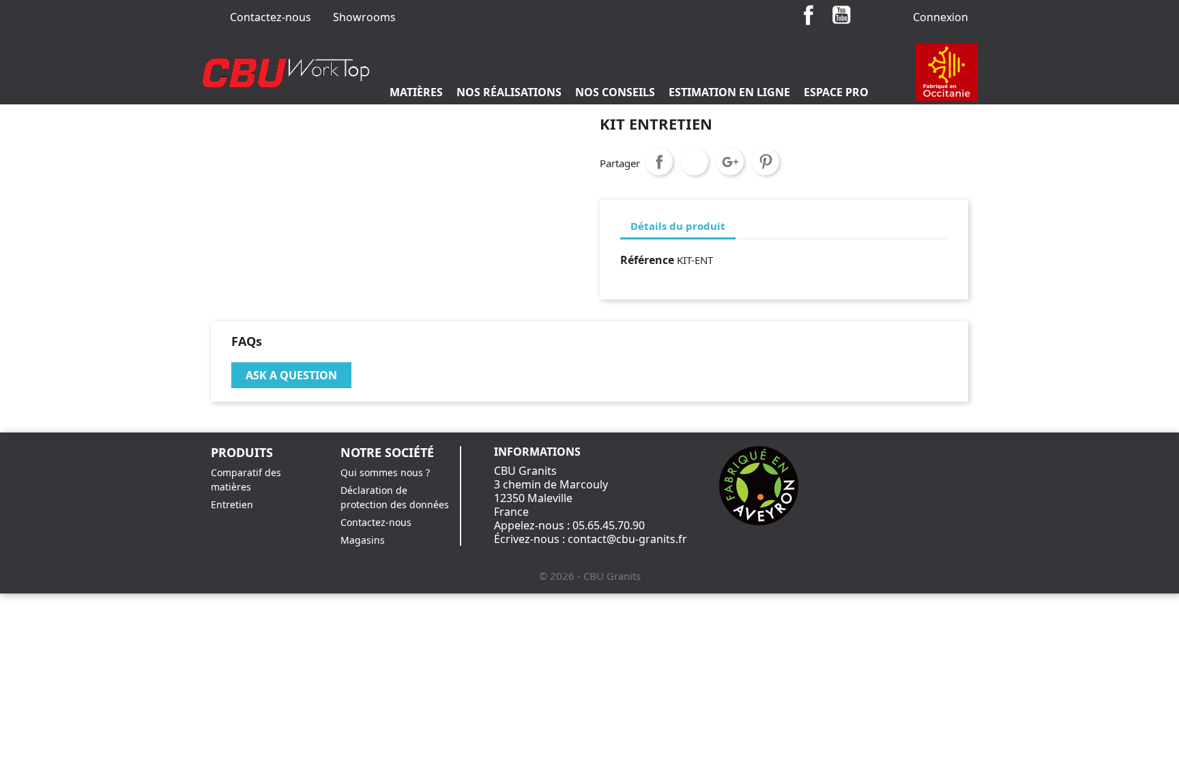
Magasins (362, 539)
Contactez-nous (270, 17)
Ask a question (291, 375)
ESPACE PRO (836, 92)
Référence (647, 260)
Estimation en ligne (729, 92)
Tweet (694, 161)
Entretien (232, 504)
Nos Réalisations (509, 92)
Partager (659, 161)
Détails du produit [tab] (677, 226)
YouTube (841, 15)
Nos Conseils (615, 92)
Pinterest (765, 161)
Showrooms (364, 17)
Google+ (730, 161)
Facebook (808, 15)
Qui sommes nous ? (385, 472)
